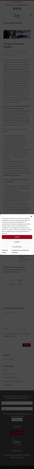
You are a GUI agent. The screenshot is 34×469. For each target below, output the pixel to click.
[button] (31, 216)
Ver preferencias (17, 247)
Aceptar (17, 237)
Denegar (17, 242)
